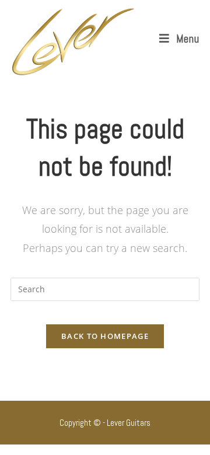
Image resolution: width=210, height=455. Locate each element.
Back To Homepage (105, 336)
